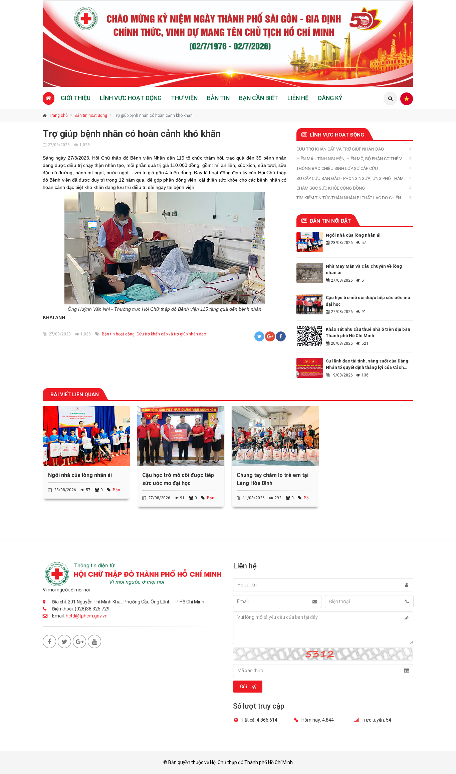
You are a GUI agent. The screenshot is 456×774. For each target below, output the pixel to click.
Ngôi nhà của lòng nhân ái (353, 235)
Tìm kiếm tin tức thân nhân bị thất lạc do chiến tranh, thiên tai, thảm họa (348, 198)
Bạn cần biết (258, 97)
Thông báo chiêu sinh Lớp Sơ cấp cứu (337, 168)
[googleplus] (79, 641)
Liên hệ (297, 97)
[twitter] (64, 641)
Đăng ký (330, 97)
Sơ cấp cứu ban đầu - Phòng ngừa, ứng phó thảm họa (350, 179)
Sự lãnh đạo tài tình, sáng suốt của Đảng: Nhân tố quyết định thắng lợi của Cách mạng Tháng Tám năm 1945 (368, 367)
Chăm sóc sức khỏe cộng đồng (330, 188)
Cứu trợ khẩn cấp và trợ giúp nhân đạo (171, 334)
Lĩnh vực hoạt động (131, 97)
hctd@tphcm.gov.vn (86, 615)
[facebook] (49, 641)
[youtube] (94, 641)
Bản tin (218, 97)
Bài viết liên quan (74, 395)
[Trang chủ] (48, 98)
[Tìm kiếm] (390, 98)
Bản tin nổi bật (330, 221)
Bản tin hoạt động (90, 115)
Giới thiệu (75, 97)
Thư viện (184, 97)
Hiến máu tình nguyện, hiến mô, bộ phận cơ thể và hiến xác (350, 159)
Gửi (243, 686)
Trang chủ (58, 115)
